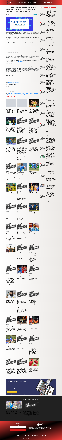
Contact (44, 435)
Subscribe (18, 429)
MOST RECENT (23, 2)
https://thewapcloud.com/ (18, 61)
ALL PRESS (29, 2)
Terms (18, 435)
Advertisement (35, 435)
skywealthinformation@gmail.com (14, 82)
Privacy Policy (27, 435)
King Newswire (26, 94)
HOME (18, 2)
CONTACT (35, 2)
